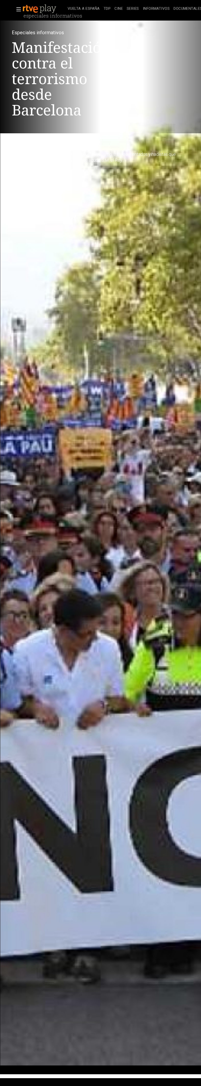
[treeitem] (84, 9)
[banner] (44, 9)
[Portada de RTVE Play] (40, 9)
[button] (17, 9)
